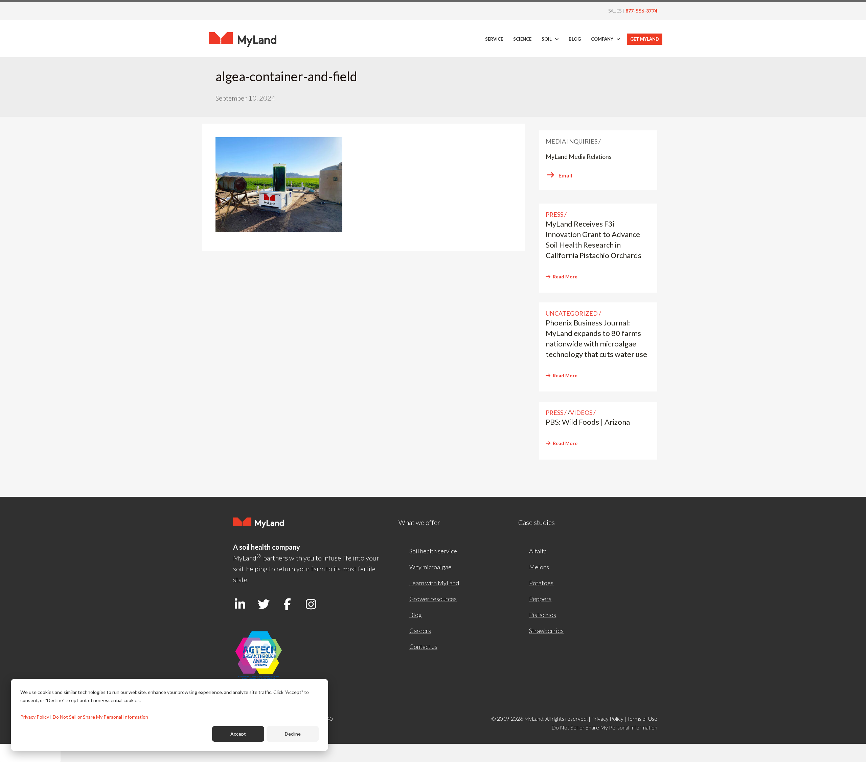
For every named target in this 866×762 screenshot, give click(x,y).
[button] (240, 604)
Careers (420, 630)
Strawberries (546, 630)
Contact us (423, 646)
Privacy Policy (34, 717)
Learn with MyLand (434, 583)
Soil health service (433, 551)
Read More (565, 276)
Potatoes (541, 583)
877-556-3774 (641, 11)
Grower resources (433, 598)
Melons (539, 567)
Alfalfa (538, 551)
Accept (238, 734)
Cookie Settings (30, 753)
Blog (415, 614)
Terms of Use (642, 718)
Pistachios (542, 614)
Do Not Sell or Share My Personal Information (100, 717)
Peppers (540, 598)
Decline (293, 734)
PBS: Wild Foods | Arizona (588, 421)
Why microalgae (430, 567)
